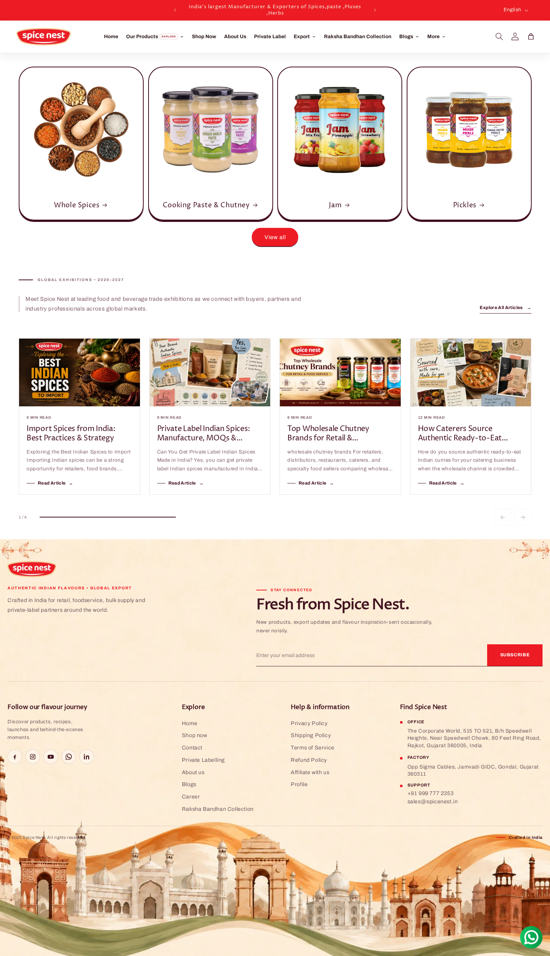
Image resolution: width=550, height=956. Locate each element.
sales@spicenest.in (432, 801)
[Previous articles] (502, 517)
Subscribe (515, 654)
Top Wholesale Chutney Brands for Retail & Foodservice (328, 434)
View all (275, 237)
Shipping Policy (311, 735)
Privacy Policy (309, 723)
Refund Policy (309, 760)
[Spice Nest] (31, 569)
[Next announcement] (375, 10)
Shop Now (204, 36)
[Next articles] (522, 517)
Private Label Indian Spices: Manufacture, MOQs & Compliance (204, 434)
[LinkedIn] (86, 756)
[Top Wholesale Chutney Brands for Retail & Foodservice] (340, 372)
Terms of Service (312, 748)
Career (191, 797)
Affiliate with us (310, 772)
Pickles (464, 205)
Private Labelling (203, 760)
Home (111, 36)
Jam (335, 205)
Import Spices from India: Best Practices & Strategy (71, 434)
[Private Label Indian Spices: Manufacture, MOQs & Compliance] (210, 372)
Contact (192, 748)
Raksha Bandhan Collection (357, 36)
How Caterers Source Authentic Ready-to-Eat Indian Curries (460, 434)
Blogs (189, 784)
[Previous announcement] (175, 10)
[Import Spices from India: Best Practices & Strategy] (79, 372)
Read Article (55, 483)
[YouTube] (50, 756)
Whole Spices (77, 205)
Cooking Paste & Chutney (206, 205)
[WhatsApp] (68, 756)
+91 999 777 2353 (430, 793)
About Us (235, 36)
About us (193, 772)
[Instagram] (32, 756)
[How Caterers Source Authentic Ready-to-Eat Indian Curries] (470, 372)
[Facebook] (14, 756)
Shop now (194, 735)
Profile (299, 784)
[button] (499, 37)
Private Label (270, 36)
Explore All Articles (505, 307)
